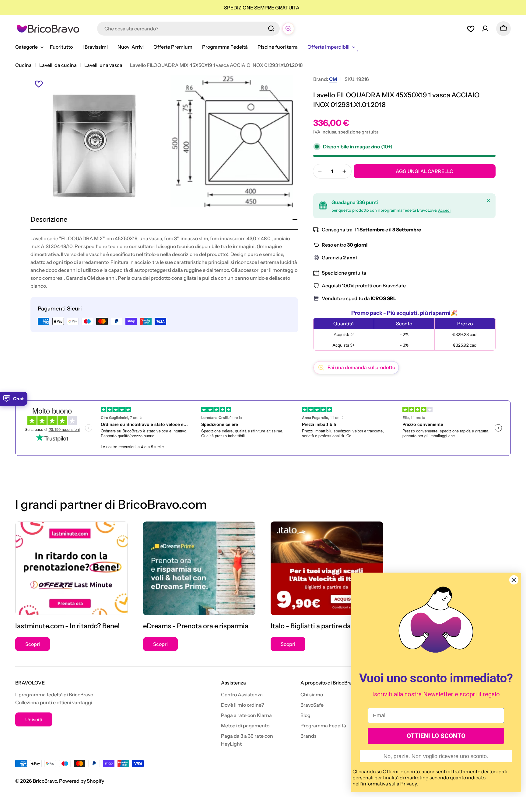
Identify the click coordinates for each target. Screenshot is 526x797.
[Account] (485, 28)
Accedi (444, 210)
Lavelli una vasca (103, 65)
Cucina (23, 65)
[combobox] (188, 29)
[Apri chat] (288, 29)
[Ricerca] (271, 28)
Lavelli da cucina (58, 65)
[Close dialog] (514, 580)
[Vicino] (488, 200)
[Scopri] (71, 568)
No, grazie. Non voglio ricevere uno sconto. (436, 756)
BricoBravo (45, 781)
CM (333, 79)
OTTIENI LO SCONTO (436, 736)
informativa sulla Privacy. (390, 784)
